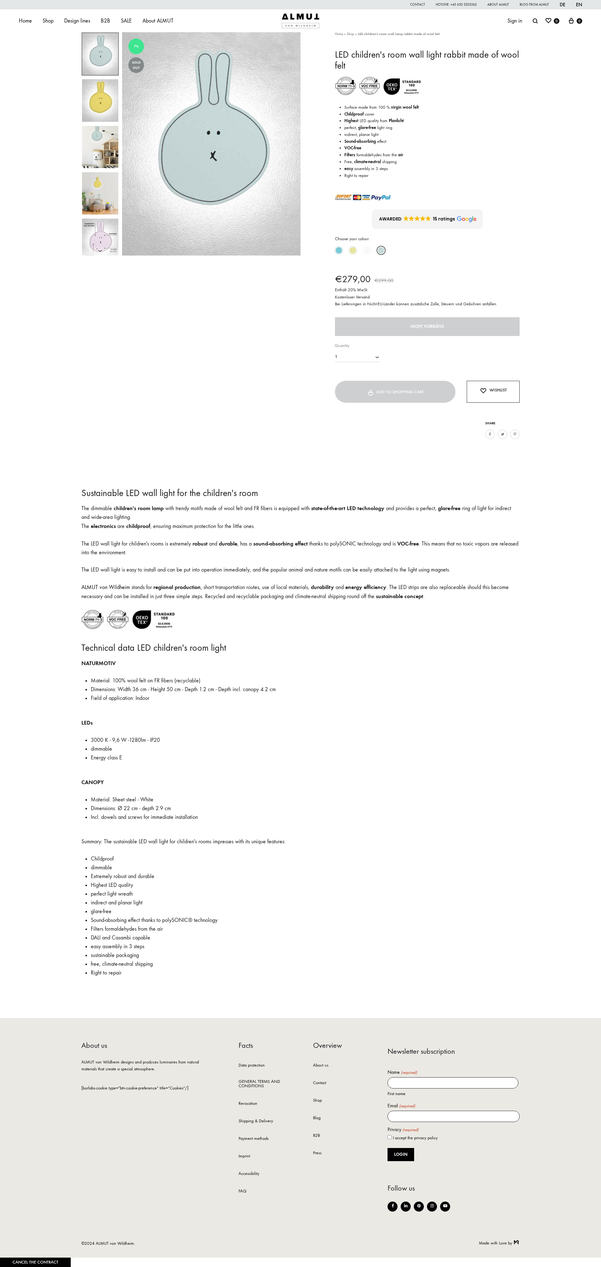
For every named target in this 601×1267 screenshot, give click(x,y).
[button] (427, 219)
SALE (126, 21)
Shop (48, 21)
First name (396, 1093)
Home (25, 21)
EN (579, 5)
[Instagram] (432, 1207)
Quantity (342, 345)
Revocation (248, 1103)
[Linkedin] (406, 1207)
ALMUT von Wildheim (105, 587)
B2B (105, 21)
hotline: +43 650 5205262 (456, 5)
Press (317, 1153)
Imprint (244, 1156)
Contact (417, 5)
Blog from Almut (534, 5)
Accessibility (249, 1173)
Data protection (252, 1065)
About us (320, 1065)
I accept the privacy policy (415, 1137)
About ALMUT (498, 5)
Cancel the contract (35, 1262)
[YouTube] (445, 1207)
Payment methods (254, 1138)
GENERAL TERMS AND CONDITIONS (259, 1084)
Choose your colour (352, 238)
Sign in (514, 21)
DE (562, 5)
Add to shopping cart (400, 392)
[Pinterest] (419, 1207)
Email (401, 1105)
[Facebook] (393, 1207)
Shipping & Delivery (256, 1121)
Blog (317, 1118)
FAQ (242, 1191)
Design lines (77, 21)
